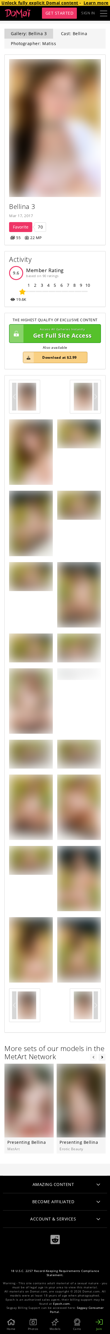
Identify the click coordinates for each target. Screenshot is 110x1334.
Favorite (20, 227)
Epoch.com (61, 1304)
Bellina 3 (22, 206)
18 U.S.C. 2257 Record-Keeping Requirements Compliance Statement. (55, 1273)
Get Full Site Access (62, 333)
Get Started (59, 13)
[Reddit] (55, 1239)
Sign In (88, 13)
